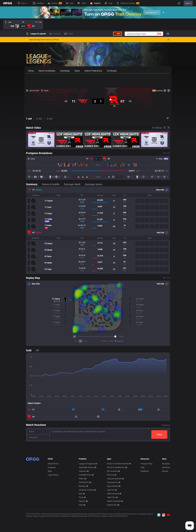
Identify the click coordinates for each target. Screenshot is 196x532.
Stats (23, 3)
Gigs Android (112, 486)
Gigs (81, 505)
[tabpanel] (98, 230)
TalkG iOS (111, 497)
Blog (50, 471)
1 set (29, 118)
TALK (81, 497)
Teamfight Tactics (86, 467)
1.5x (85, 341)
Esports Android (113, 501)
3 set (49, 118)
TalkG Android (113, 493)
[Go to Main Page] (7, 3)
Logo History (53, 475)
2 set (39, 118)
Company (52, 467)
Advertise (166, 467)
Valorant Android (114, 478)
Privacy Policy (146, 463)
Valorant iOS (112, 482)
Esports (82, 501)
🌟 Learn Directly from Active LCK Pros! (42, 40)
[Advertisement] (98, 80)
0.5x (75, 341)
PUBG (81, 478)
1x (80, 341)
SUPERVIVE (84, 482)
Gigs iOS (110, 490)
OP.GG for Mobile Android (117, 463)
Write (159, 434)
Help (142, 467)
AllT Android (112, 471)
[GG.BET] (117, 34)
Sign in (188, 3)
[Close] (163, 12)
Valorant (82, 471)
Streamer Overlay (86, 490)
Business (166, 463)
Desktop (82, 486)
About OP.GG (53, 463)
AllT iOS (110, 475)
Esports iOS (112, 505)
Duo (80, 493)
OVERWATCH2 (85, 475)
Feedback (145, 471)
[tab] (33, 184)
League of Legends (87, 463)
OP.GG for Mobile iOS (116, 467)
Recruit (165, 471)
